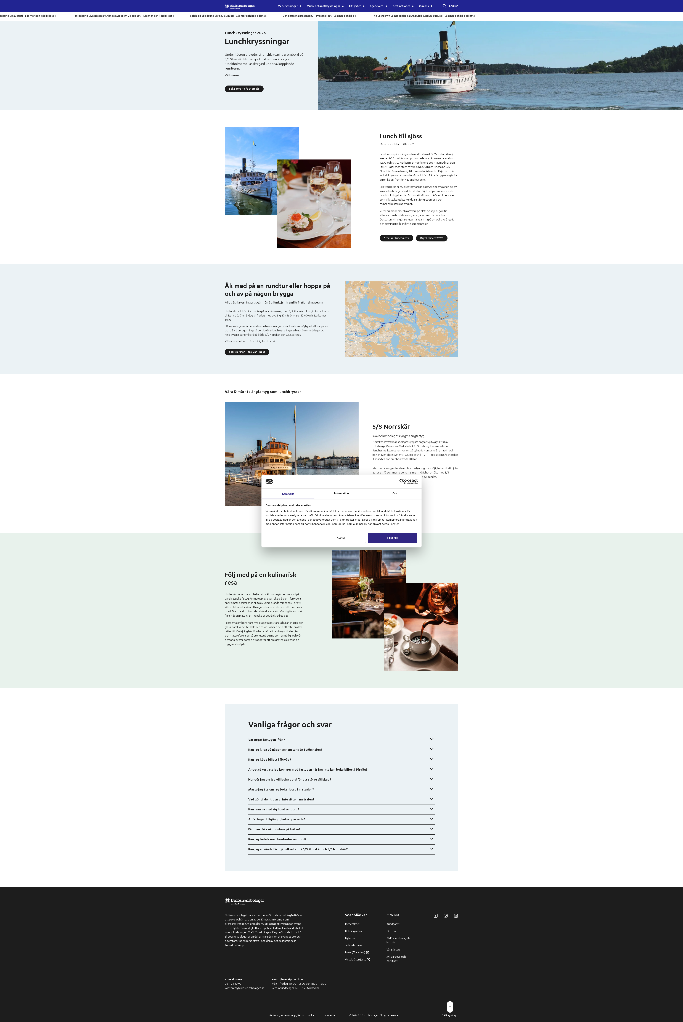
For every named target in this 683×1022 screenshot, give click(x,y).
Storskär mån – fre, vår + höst (247, 352)
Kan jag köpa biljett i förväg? (269, 760)
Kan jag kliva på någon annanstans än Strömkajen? (285, 750)
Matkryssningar (288, 6)
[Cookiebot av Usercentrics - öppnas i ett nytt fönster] (402, 481)
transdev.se (329, 1015)
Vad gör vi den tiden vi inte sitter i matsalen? (281, 800)
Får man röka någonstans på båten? (274, 829)
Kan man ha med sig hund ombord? (273, 809)
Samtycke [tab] (288, 493)
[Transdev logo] (244, 904)
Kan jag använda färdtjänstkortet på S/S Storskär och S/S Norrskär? (298, 849)
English (453, 6)
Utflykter (355, 6)
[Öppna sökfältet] (444, 6)
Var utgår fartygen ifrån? (266, 740)
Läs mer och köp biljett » (80, 16)
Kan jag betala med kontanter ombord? (277, 839)
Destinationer (401, 6)
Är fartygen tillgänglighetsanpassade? (276, 819)
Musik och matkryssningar (323, 6)
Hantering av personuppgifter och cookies (292, 1015)
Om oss (424, 6)
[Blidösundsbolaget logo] (240, 6)
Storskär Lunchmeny (396, 238)
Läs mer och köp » (384, 16)
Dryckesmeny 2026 (431, 238)
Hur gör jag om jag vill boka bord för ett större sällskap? (289, 780)
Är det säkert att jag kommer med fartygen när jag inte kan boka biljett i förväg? (307, 770)
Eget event (376, 6)
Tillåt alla (392, 537)
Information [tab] (341, 493)
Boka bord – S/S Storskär (244, 89)
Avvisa (341, 537)
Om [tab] (395, 493)
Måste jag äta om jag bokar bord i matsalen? (281, 790)
